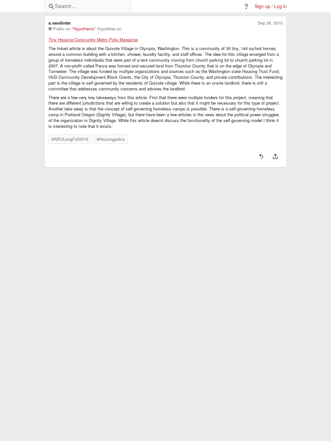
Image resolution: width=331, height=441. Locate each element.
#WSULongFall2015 (69, 139)
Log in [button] (280, 6)
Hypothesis (83, 29)
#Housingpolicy (111, 139)
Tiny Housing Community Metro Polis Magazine (93, 40)
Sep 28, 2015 (270, 23)
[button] (246, 6)
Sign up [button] (262, 6)
